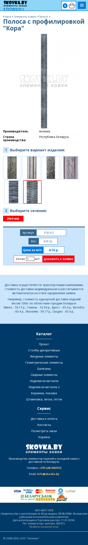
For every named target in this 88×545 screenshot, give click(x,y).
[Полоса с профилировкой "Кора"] (44, 81)
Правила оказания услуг (44, 526)
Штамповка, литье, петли (44, 399)
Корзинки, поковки (44, 393)
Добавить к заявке (58, 259)
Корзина (44, 437)
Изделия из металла (44, 381)
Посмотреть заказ (44, 431)
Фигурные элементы (44, 356)
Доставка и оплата (44, 419)
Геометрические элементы (44, 362)
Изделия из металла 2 (44, 387)
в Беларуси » (13, 8)
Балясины (44, 369)
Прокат (44, 344)
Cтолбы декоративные (44, 350)
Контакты (44, 425)
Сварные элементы (44, 375)
